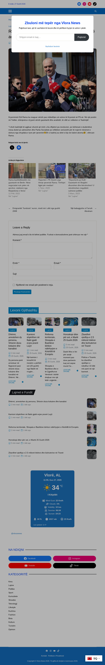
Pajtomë (82, 37)
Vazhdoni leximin (52, 46)
